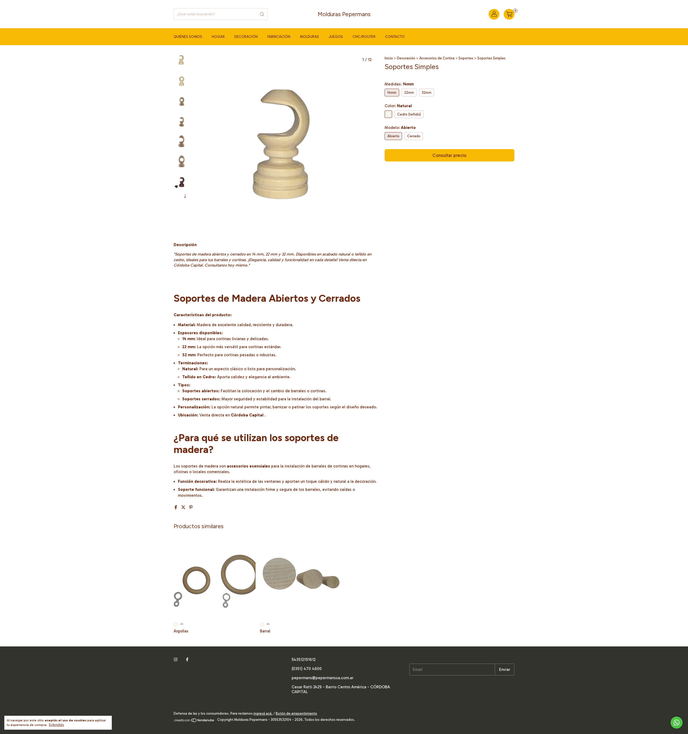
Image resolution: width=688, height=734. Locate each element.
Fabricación (278, 37)
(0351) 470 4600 (307, 668)
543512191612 (304, 659)
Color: (398, 105)
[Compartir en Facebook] (176, 507)
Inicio (389, 58)
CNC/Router (364, 37)
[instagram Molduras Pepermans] (176, 659)
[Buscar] (262, 14)
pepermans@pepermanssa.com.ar (322, 677)
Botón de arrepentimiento (296, 713)
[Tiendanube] (194, 721)
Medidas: (399, 84)
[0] (509, 14)
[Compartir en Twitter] (184, 507)
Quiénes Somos (188, 37)
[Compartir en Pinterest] (191, 507)
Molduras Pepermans (344, 14)
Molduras (309, 37)
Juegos (336, 37)
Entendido (56, 725)
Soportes (465, 58)
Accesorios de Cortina (436, 58)
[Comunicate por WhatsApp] (677, 723)
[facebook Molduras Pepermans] (187, 659)
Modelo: (400, 127)
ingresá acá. (263, 713)
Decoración (246, 37)
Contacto (395, 37)
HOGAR (218, 37)
